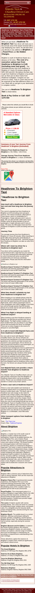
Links (4, 590)
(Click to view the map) (7, 170)
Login (30, 590)
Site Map (16, 590)
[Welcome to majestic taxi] (17, 9)
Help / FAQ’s (24, 589)
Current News (10, 590)
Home (3, 589)
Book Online (8, 589)
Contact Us (30, 589)
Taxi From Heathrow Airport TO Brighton (11, 581)
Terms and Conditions (23, 590)
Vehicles (13, 589)
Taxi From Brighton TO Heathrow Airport (11, 579)
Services (18, 589)
